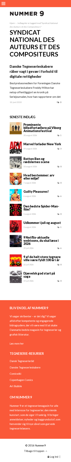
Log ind (53, 456)
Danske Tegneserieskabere (25, 367)
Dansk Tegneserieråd (22, 361)
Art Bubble (16, 386)
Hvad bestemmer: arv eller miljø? (38, 177)
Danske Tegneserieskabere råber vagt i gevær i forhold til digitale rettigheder (34, 71)
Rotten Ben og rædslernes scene (36, 160)
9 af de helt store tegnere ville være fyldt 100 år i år (42, 258)
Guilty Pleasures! (36, 191)
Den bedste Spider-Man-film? (41, 208)
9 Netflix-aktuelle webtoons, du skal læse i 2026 (41, 240)
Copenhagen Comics (21, 379)
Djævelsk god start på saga (39, 275)
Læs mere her (17, 343)
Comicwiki (15, 373)
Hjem (12, 23)
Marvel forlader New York (42, 144)
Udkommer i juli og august (42, 222)
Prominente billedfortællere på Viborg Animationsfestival (42, 127)
